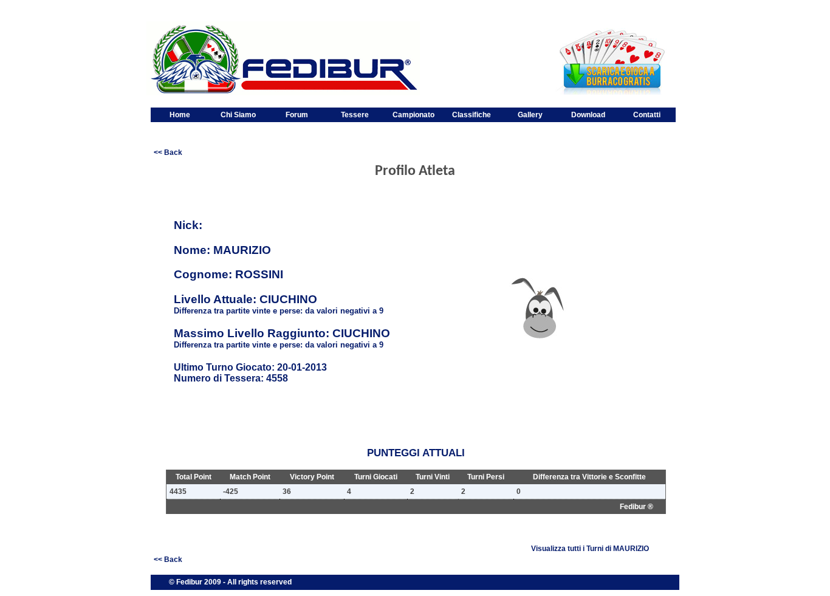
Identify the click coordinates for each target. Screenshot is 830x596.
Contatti (646, 115)
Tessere (355, 115)
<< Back (168, 152)
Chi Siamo (238, 115)
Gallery (530, 115)
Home (180, 115)
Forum (297, 115)
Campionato (413, 115)
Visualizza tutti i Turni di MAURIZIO (590, 548)
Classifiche (471, 115)
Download (588, 115)
